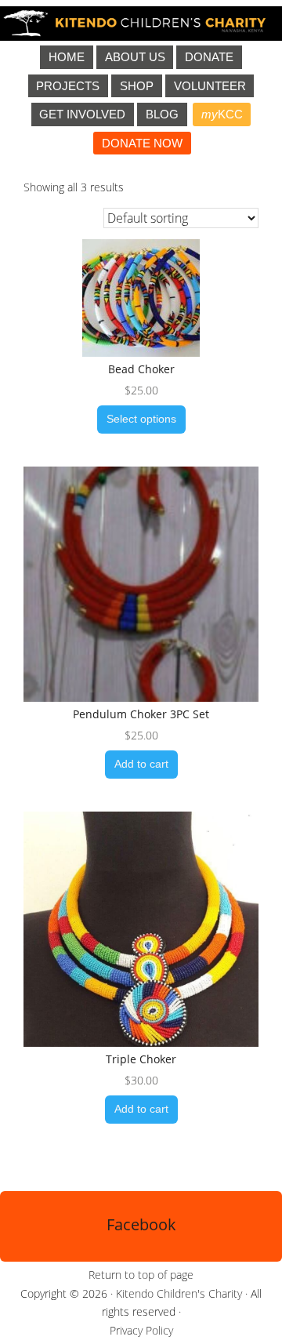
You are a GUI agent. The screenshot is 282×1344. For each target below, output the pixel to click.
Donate (209, 57)
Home (67, 57)
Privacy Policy (141, 1330)
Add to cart (141, 763)
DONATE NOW (142, 143)
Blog (162, 114)
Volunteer (210, 86)
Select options (141, 418)
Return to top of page (141, 1274)
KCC (222, 114)
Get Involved (82, 114)
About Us (135, 57)
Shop (137, 86)
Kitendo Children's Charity (179, 1293)
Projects (67, 86)
